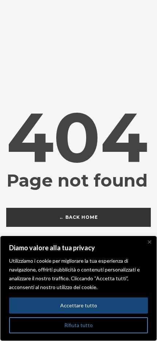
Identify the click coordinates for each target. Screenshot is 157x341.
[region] (78, 288)
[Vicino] (149, 241)
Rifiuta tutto (78, 325)
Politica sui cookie (121, 287)
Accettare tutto (78, 305)
